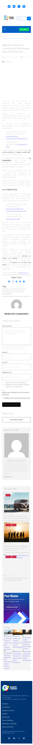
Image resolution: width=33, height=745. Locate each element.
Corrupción (6, 289)
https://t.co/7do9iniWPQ (15, 208)
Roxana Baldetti (7, 294)
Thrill (14, 525)
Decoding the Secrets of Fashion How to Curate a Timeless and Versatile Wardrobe (16, 548)
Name (5, 352)
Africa (8, 495)
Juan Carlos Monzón (8, 291)
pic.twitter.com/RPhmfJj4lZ (16, 211)
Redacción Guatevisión (11, 57)
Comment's (7, 326)
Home (4, 36)
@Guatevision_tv (12, 136)
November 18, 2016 (13, 219)
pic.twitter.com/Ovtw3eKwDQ (17, 138)
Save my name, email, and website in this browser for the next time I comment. (17, 385)
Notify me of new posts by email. (17, 398)
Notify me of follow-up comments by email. (15, 394)
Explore (9, 525)
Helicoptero (22, 289)
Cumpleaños (14, 289)
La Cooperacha (19, 291)
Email (4, 362)
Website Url (7, 372)
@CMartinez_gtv (23, 272)
